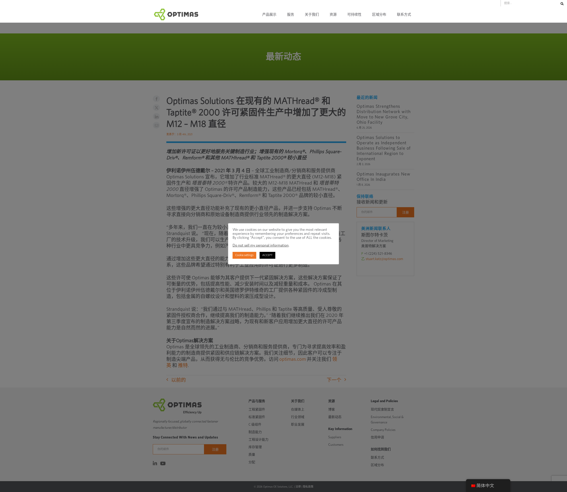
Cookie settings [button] (244, 255)
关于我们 (312, 14)
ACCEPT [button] (267, 255)
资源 (333, 14)
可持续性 (354, 14)
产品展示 (269, 14)
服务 (290, 14)
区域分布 (379, 14)
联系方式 (404, 14)
